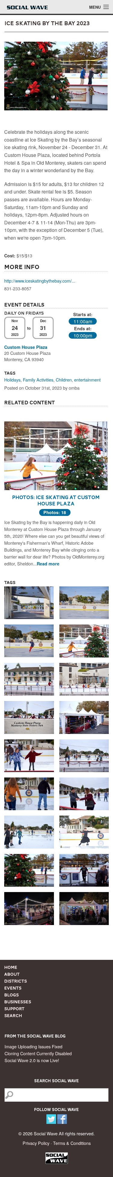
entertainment (87, 379)
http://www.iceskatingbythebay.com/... (39, 280)
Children (64, 379)
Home (10, 967)
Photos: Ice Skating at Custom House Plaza (56, 500)
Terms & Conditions (72, 1143)
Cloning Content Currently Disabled (38, 1053)
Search (13, 1015)
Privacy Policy (36, 1143)
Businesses (17, 1001)
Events (12, 988)
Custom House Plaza (25, 347)
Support (14, 1008)
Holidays (12, 379)
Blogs (11, 995)
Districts (15, 981)
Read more (48, 564)
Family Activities (38, 379)
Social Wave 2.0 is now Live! (32, 1060)
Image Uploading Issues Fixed (33, 1046)
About (12, 974)
